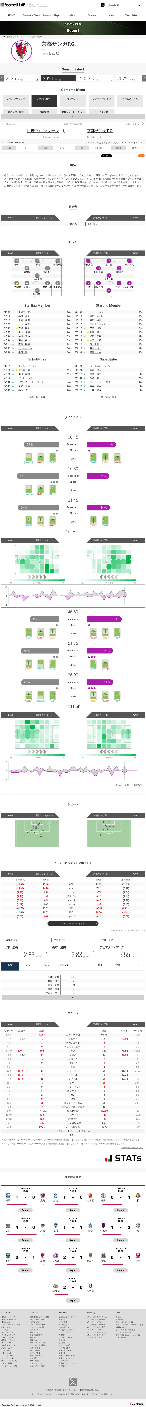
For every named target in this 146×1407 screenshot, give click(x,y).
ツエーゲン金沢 (65, 1332)
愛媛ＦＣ (62, 1353)
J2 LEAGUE (34, 1313)
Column (92, 15)
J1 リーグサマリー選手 (96, 1319)
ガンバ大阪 (5, 1350)
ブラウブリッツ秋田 (37, 1325)
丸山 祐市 (24, 324)
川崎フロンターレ (43, 130)
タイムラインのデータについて (129, 785)
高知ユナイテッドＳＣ (67, 1356)
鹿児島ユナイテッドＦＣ (68, 1363)
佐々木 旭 (24, 370)
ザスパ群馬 (63, 1322)
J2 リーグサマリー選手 (96, 1327)
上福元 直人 (25, 312)
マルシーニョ (25, 348)
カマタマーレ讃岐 (65, 1350)
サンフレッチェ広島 (9, 1361)
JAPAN (71, 15)
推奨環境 (58, 1390)
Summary (91, 1313)
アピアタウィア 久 (100, 324)
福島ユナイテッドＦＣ (67, 1317)
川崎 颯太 (95, 332)
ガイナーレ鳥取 (65, 1345)
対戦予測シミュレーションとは (128, 1335)
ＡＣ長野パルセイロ (66, 1330)
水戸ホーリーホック (9, 1319)
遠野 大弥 (24, 386)
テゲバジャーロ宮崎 (37, 1366)
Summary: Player (51, 15)
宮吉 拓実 (95, 386)
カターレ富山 (35, 1348)
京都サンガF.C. (100, 130)
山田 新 (23, 352)
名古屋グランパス (8, 1345)
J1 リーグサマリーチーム (97, 1317)
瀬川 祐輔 (24, 374)
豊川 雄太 (95, 348)
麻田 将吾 (95, 320)
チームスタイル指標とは (125, 1332)
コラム (118, 1317)
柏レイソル (5, 1327)
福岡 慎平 (95, 374)
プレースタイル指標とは (125, 1330)
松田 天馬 (95, 336)
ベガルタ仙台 (35, 1322)
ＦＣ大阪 (62, 1340)
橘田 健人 (24, 316)
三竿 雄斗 (95, 328)
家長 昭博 (24, 344)
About (112, 15)
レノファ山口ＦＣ (65, 1348)
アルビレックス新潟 (37, 1345)
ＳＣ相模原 (63, 1325)
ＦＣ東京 (4, 1330)
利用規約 (49, 1390)
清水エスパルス (7, 1343)
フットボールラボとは (124, 1322)
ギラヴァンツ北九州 (66, 1358)
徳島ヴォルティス (37, 1356)
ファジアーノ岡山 (8, 1358)
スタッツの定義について (132, 1147)
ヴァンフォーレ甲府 (37, 1343)
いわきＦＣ (34, 1330)
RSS (141, 156)
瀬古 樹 (23, 340)
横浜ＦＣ (33, 1338)
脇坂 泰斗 (24, 336)
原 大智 (94, 344)
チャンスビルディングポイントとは (127, 930)
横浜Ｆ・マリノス (8, 1340)
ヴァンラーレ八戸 (37, 1319)
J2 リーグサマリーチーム (97, 1325)
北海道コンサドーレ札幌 (39, 1317)
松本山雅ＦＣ (64, 1327)
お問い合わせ (94, 1390)
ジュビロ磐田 (35, 1350)
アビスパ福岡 (6, 1363)
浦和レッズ (5, 1322)
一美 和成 (95, 390)
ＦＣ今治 (33, 1358)
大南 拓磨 (24, 320)
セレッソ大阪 (6, 1353)
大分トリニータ (36, 1363)
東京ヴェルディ (7, 1332)
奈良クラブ (63, 1343)
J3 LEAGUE (63, 1313)
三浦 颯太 (24, 328)
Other (118, 1313)
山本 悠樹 (24, 332)
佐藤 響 (94, 378)
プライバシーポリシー (71, 1390)
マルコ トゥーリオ (100, 382)
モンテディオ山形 (37, 1327)
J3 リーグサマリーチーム (97, 1332)
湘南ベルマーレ (36, 1340)
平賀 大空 (95, 352)
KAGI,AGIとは (121, 1327)
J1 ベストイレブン (94, 1322)
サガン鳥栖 (34, 1361)
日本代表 (119, 1319)
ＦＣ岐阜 (62, 1335)
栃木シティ (34, 1332)
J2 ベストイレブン (94, 1330)
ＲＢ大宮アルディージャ (39, 1335)
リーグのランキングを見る (73, 923)
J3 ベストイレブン (94, 1338)
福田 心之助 (97, 316)
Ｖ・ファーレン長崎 (9, 1366)
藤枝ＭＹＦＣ (35, 1353)
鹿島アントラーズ (8, 1317)
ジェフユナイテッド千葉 (10, 1325)
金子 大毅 (95, 340)
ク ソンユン (97, 312)
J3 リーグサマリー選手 (96, 1335)
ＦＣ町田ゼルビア (8, 1335)
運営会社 (84, 1390)
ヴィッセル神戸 (7, 1356)
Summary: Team (31, 15)
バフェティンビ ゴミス (30, 382)
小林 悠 (23, 390)
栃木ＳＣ (62, 1319)
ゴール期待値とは (123, 1338)
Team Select (131, 15)
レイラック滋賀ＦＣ (66, 1338)
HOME (11, 15)
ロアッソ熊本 (64, 1361)
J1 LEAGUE (5, 1313)
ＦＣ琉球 (62, 1366)
